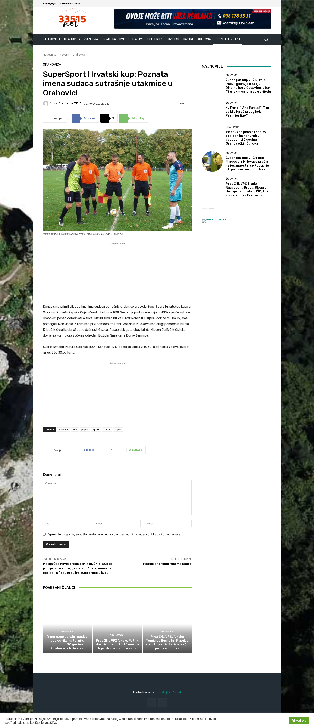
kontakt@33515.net (168, 692)
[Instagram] (268, 3)
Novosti (64, 54)
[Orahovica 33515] (46, 103)
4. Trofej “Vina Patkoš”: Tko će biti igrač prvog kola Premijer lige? (247, 111)
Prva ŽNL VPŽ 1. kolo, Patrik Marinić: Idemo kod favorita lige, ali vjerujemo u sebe (117, 644)
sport (96, 429)
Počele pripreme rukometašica (167, 564)
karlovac (64, 429)
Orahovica (78, 54)
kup (75, 429)
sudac (106, 429)
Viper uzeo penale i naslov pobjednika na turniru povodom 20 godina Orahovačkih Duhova (67, 642)
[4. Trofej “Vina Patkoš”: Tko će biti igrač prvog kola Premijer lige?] (212, 109)
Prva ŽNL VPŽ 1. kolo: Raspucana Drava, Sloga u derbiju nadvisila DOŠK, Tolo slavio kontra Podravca (247, 189)
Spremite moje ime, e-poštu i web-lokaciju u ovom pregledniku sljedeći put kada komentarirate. (114, 534)
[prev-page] (45, 660)
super (118, 429)
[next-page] (52, 660)
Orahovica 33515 (70, 103)
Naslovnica (49, 54)
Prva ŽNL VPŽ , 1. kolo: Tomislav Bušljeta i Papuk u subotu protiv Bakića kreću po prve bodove (167, 642)
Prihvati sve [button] (298, 720)
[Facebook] (263, 3)
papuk (85, 429)
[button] (266, 39)
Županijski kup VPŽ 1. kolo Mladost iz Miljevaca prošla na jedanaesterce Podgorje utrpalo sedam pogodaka (247, 163)
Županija (231, 75)
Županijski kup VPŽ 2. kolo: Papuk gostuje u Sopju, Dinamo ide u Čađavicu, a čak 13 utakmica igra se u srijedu (248, 85)
